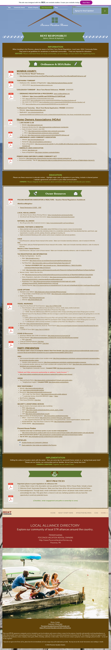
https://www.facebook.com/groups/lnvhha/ (60, 215)
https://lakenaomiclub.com (35, 125)
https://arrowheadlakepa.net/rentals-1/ (40, 142)
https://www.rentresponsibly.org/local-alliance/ (60, 223)
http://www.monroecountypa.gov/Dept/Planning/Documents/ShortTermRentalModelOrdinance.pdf (53, 76)
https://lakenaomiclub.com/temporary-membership (53, 127)
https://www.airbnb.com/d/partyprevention (56, 416)
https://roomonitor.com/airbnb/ (63, 421)
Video (51, 396)
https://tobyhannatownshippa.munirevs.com (42, 85)
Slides (56, 396)
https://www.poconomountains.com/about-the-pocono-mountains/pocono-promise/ (54, 337)
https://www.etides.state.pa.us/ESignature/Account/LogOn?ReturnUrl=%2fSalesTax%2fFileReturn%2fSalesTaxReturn (60, 270)
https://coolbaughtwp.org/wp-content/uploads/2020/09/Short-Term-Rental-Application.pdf (53, 100)
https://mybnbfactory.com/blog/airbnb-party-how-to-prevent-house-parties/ (60, 434)
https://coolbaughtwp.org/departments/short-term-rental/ (40, 98)
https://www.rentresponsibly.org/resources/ (39, 392)
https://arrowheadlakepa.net (36, 139)
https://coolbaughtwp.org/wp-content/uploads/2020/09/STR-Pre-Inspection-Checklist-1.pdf (62, 102)
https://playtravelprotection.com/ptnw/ (37, 323)
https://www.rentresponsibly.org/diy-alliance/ (54, 394)
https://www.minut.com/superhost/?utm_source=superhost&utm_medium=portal (66, 419)
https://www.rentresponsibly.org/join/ (33, 390)
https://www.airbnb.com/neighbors (59, 382)
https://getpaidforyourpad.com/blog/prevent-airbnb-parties (45, 436)
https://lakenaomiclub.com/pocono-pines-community (43, 133)
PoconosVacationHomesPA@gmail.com (55, 626)
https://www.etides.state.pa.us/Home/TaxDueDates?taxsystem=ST (51, 263)
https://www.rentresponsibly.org (34, 388)
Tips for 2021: (24, 436)
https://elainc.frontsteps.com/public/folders (47, 152)
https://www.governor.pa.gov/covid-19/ (59, 335)
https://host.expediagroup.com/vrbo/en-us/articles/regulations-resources (65, 362)
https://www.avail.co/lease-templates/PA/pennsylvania (50, 292)
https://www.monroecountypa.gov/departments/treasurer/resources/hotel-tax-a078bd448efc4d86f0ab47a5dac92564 (59, 275)
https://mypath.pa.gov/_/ (33, 258)
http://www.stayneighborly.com (66, 368)
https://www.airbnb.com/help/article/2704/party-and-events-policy (53, 380)
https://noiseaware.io (38, 423)
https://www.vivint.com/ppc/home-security (38, 414)
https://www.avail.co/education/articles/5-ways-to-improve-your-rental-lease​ (73, 294)
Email (74, 6)
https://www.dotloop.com (35, 299)
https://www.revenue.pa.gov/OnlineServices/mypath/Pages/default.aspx (50, 260)
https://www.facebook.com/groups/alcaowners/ (61, 217)
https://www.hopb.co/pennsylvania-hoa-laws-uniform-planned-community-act (48, 158)
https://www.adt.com (31, 412)
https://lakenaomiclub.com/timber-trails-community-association (46, 131)
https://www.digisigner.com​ (37, 297)
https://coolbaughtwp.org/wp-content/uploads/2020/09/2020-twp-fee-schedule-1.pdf (47, 104)
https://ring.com (30, 408)
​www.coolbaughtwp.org (62, 93)
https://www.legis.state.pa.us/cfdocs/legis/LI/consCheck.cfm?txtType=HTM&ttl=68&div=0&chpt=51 (66, 160)
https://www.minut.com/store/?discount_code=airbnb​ (55, 418)
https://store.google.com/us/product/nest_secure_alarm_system (44, 410)
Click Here (28, 339)
